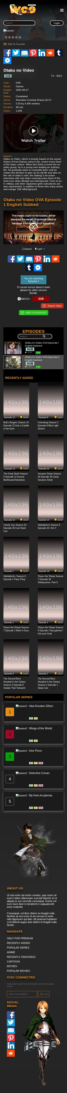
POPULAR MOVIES (18, 970)
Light (41, 249)
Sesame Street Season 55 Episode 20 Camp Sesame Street (49, 476)
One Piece (35, 750)
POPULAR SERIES (18, 947)
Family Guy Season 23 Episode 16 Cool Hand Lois (14, 528)
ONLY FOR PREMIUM (20, 938)
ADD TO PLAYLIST (36, 312)
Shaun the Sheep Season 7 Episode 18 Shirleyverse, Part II (50, 579)
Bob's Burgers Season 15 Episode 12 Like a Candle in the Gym (16, 425)
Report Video (55, 305)
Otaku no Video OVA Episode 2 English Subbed (42, 358)
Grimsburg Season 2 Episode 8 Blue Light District (48, 425)
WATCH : (26, 298)
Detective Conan (39, 773)
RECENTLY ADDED (18, 943)
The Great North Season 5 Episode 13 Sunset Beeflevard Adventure (15, 476)
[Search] (44, 336)
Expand (28, 249)
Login (57, 23)
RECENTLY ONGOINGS (21, 956)
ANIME (11, 952)
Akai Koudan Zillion (41, 706)
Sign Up (44, 994)
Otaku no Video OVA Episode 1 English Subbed (42, 344)
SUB (41, 298)
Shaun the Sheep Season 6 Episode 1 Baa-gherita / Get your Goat (50, 630)
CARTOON (13, 961)
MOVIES (12, 966)
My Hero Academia (40, 795)
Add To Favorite (16, 44)
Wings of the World (40, 728)
